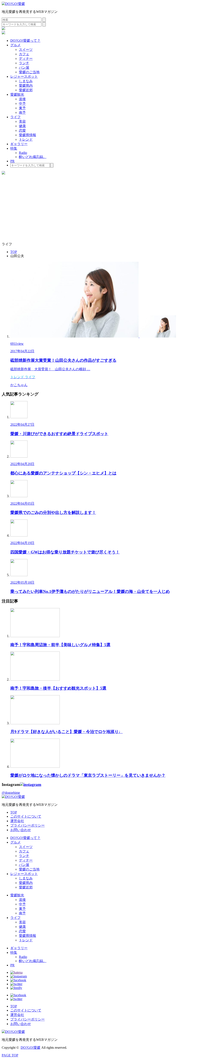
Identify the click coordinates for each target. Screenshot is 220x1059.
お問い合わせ (20, 830)
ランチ (24, 63)
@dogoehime (11, 792)
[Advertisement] (110, 209)
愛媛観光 (17, 94)
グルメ (15, 45)
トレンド (26, 139)
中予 (22, 103)
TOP (13, 812)
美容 (22, 121)
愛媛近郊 (26, 90)
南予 (22, 112)
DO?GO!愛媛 (30, 1047)
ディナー (26, 58)
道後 (22, 99)
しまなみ (26, 81)
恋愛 (22, 130)
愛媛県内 (26, 85)
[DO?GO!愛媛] (13, 4)
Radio (23, 153)
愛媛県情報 (27, 135)
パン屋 (24, 67)
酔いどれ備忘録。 (32, 157)
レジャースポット (24, 76)
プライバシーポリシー (27, 825)
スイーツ (26, 49)
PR (12, 161)
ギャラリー (19, 144)
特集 (13, 148)
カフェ (24, 54)
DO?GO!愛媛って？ (25, 40)
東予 (22, 108)
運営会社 (17, 821)
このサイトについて (25, 816)
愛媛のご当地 (29, 72)
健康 (22, 126)
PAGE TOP (10, 1055)
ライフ (15, 117)
